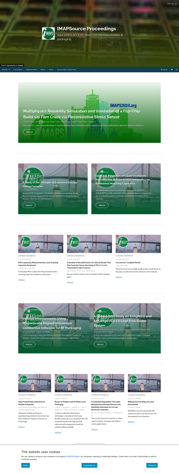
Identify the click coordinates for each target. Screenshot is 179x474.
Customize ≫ (90, 465)
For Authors (18, 70)
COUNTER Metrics (73, 456)
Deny (26, 465)
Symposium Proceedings (32, 102)
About (43, 70)
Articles (4, 70)
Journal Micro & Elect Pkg (66, 70)
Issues (51, 70)
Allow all (153, 465)
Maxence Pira (11, 65)
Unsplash (20, 65)
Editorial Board (31, 70)
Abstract (31, 133)
